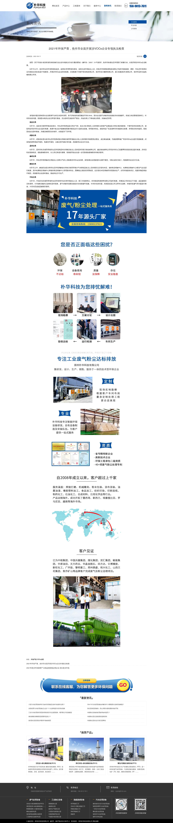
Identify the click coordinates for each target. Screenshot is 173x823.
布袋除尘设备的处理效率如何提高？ (98, 712)
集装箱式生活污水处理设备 (101, 804)
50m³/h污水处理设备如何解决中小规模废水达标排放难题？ (105, 704)
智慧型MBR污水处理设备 (101, 806)
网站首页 (55, 5)
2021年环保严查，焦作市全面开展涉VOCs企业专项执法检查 (47, 663)
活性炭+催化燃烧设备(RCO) (35, 804)
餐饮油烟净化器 (31, 811)
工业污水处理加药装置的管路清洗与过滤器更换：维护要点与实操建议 (50, 712)
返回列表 (139, 56)
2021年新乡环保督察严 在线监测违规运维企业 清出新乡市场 (47, 668)
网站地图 (96, 821)
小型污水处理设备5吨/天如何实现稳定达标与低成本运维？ (47, 704)
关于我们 (87, 5)
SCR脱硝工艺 (75, 804)
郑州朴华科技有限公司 (85, 821)
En (126, 5)
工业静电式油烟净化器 (33, 817)
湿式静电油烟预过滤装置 (34, 814)
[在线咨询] (86, 685)
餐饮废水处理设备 (98, 811)
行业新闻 (134, 22)
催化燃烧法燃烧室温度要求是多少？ (40, 716)
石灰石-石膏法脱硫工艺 (78, 806)
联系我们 (118, 5)
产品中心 (66, 5)
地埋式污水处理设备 (99, 814)
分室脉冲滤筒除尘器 (55, 811)
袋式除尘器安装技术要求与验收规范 (40, 720)
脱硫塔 (73, 814)
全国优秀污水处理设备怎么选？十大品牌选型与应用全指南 (47, 708)
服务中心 (97, 5)
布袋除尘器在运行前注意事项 (96, 720)
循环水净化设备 (98, 817)
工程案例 (76, 5)
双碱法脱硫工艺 (75, 809)
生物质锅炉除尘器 (54, 814)
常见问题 (134, 25)
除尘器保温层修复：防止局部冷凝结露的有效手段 (102, 708)
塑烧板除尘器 (53, 804)
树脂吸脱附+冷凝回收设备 (34, 809)
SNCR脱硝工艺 (75, 811)
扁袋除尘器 (52, 806)
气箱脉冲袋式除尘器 (55, 817)
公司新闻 (134, 28)
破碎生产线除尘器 (54, 809)
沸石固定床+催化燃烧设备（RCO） (35, 806)
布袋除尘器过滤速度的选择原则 (97, 716)
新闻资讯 (107, 5)
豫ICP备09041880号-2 (62, 821)
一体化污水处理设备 (99, 809)
